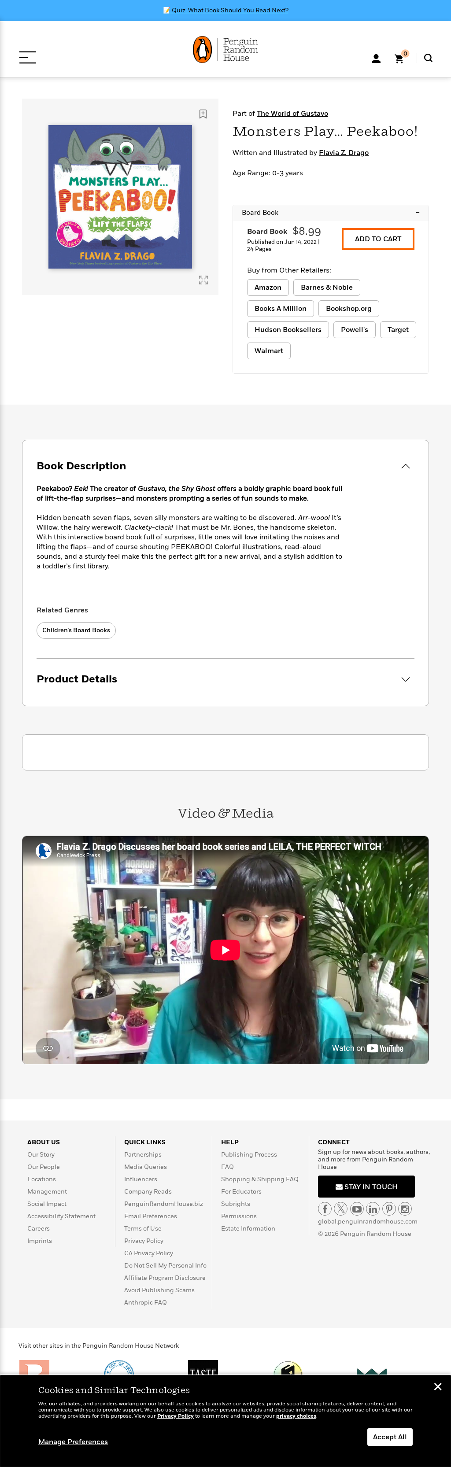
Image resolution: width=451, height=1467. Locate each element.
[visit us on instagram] (405, 1209)
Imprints (39, 1241)
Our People (43, 1167)
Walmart (269, 351)
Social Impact (47, 1204)
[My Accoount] (376, 58)
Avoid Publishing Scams (159, 1290)
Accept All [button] (390, 1437)
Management (47, 1191)
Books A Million (281, 308)
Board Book (331, 212)
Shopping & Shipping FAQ (260, 1179)
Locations (41, 1179)
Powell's (354, 330)
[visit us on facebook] (325, 1209)
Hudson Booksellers (288, 330)
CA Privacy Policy (148, 1253)
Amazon (268, 287)
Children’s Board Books (76, 630)
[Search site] (428, 58)
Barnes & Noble (327, 287)
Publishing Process (249, 1154)
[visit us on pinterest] (389, 1209)
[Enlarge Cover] (203, 280)
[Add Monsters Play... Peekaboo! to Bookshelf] (203, 114)
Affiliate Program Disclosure (165, 1278)
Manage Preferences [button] (73, 1442)
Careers (38, 1228)
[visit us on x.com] (340, 1209)
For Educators (241, 1191)
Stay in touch (370, 1187)
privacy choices (296, 1416)
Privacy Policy (143, 1241)
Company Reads (148, 1191)
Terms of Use (143, 1228)
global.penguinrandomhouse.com (368, 1221)
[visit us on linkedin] (373, 1209)
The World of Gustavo (292, 113)
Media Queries (145, 1167)
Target (398, 330)
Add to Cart (378, 239)
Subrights (235, 1204)
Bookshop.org (349, 308)
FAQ (227, 1167)
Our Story (41, 1154)
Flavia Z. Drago (344, 153)
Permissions (239, 1216)
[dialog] (225, 1421)
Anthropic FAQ (145, 1302)
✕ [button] (438, 1387)
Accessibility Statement (61, 1216)
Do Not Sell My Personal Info (165, 1265)
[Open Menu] (27, 57)
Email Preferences (150, 1216)
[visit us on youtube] (357, 1209)
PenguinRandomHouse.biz (163, 1204)
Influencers (140, 1179)
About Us (43, 1142)
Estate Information (248, 1228)
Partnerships (143, 1154)
